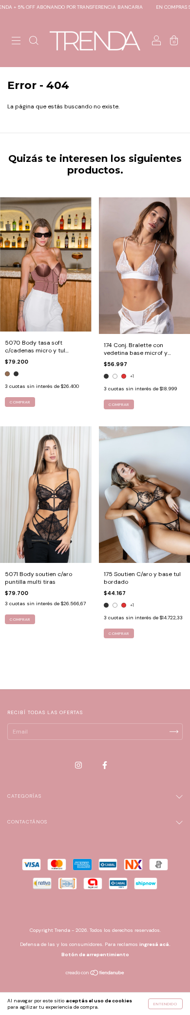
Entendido (165, 1003)
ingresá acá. (155, 944)
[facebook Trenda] (105, 766)
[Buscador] (33, 42)
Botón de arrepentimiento (95, 954)
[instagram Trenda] (79, 766)
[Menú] (16, 42)
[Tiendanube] (95, 974)
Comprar (20, 402)
